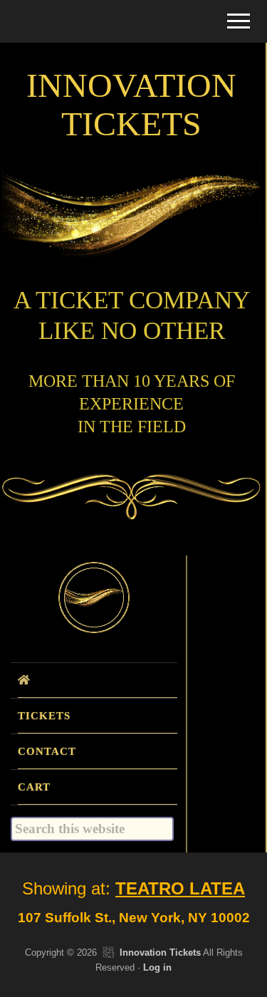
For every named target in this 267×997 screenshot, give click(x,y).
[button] (238, 21)
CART (34, 787)
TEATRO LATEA (180, 888)
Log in (157, 967)
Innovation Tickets (160, 952)
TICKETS (44, 715)
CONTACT (47, 751)
